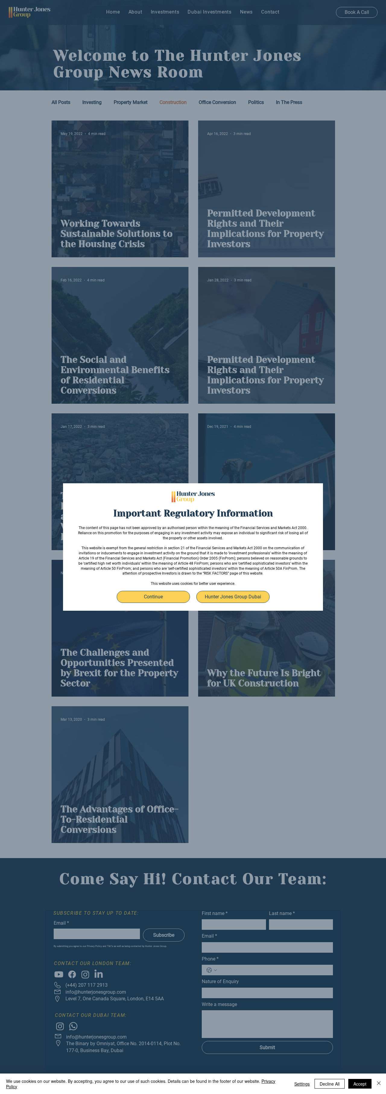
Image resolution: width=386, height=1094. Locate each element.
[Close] (378, 1083)
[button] (153, 597)
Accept (359, 1084)
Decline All (330, 1084)
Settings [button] (302, 1084)
